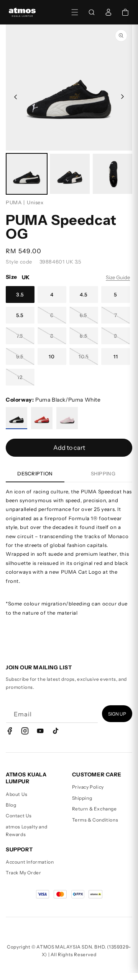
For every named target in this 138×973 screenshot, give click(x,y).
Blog (11, 805)
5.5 (20, 315)
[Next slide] (123, 97)
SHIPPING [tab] (103, 473)
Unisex (35, 202)
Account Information (30, 862)
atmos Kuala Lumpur (26, 778)
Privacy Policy (88, 787)
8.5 (84, 336)
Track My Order (23, 872)
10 (52, 356)
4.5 (84, 294)
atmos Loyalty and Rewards (26, 830)
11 (115, 356)
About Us (17, 794)
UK (26, 277)
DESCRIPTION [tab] (35, 473)
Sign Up (117, 714)
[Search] (91, 12)
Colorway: (53, 399)
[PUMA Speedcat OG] (16, 418)
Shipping (82, 798)
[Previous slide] (15, 97)
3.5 (20, 294)
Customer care (97, 774)
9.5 (20, 356)
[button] (74, 12)
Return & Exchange (94, 809)
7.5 (19, 336)
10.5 (84, 356)
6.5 (83, 315)
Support (19, 849)
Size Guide (118, 277)
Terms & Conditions (95, 820)
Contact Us (19, 815)
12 (20, 377)
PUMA (13, 202)
